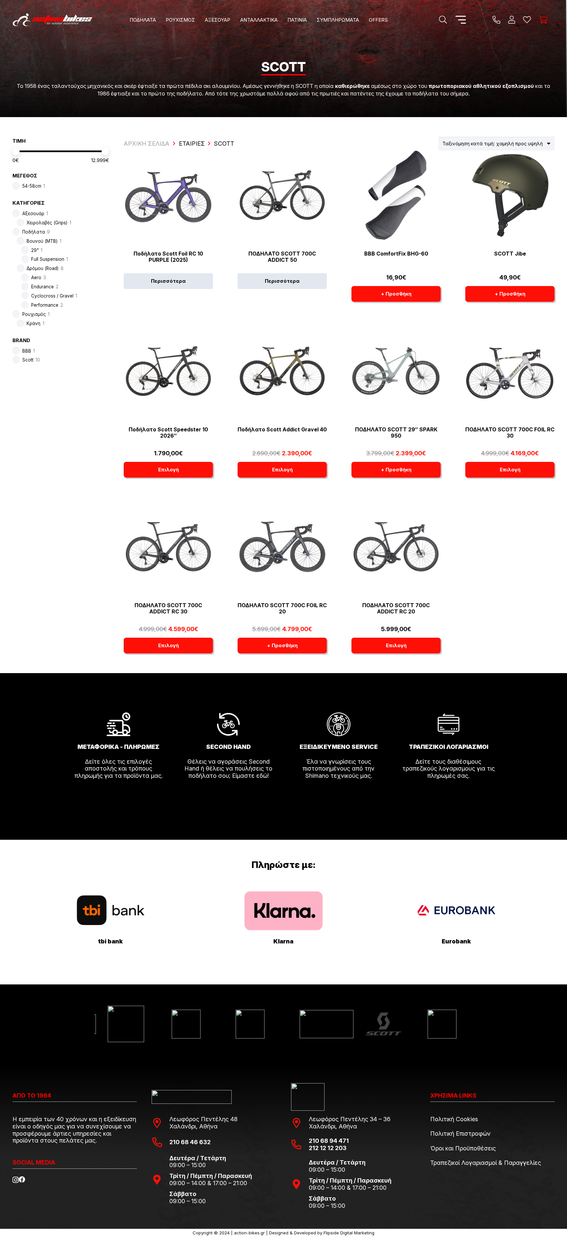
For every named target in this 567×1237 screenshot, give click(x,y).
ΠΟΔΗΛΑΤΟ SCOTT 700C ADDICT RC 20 (396, 608)
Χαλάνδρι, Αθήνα (193, 1126)
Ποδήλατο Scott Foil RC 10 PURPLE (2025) (168, 256)
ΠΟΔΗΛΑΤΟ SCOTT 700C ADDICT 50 (282, 256)
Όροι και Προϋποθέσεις (463, 1148)
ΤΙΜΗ (19, 141)
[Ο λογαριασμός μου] (511, 20)
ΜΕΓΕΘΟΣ (24, 176)
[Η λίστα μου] (527, 20)
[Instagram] (15, 1180)
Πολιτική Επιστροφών (460, 1133)
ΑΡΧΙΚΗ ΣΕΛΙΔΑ (146, 143)
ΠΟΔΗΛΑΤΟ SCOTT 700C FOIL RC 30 (510, 432)
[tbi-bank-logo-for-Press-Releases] (110, 910)
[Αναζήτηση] (443, 19)
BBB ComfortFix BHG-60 (396, 253)
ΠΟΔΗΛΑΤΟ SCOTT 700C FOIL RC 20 (282, 608)
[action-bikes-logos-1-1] (52, 20)
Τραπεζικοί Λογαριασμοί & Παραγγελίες (485, 1162)
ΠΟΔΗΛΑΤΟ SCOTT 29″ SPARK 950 (396, 432)
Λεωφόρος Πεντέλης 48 (203, 1119)
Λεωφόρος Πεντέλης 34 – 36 (349, 1119)
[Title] (496, 20)
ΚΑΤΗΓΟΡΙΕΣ (28, 203)
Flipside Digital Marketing (349, 1232)
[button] (160, 20)
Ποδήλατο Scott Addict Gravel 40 (282, 429)
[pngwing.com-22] (283, 910)
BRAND (21, 340)
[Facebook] (22, 1179)
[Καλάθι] (543, 19)
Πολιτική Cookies (454, 1119)
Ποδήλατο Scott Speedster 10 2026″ (168, 432)
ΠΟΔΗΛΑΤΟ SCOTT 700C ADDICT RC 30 (168, 608)
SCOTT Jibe (510, 253)
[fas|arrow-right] (118, 794)
